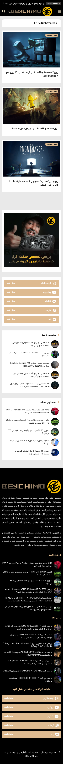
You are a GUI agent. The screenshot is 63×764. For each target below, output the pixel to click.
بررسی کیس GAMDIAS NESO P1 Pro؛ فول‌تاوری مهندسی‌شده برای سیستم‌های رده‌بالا (31, 636)
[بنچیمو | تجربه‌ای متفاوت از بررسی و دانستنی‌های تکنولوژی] (31, 11)
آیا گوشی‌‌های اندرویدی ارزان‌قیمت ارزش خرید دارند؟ (23, 3)
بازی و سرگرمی (52, 35)
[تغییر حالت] (9, 11)
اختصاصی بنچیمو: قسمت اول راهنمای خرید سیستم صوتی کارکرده (30, 375)
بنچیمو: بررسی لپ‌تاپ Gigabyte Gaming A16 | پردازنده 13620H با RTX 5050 (29, 364)
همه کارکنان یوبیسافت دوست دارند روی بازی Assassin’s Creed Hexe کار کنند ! (29, 385)
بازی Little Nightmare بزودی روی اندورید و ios (35, 128)
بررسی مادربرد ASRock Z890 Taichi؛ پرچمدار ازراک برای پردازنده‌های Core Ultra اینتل (28, 653)
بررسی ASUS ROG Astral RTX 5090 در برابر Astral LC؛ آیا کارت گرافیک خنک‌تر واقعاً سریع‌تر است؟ (28, 591)
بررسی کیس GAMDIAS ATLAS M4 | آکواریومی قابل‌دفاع (27, 671)
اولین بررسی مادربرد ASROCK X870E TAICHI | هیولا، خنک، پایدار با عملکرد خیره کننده (29, 662)
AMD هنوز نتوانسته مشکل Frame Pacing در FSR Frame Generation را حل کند (27, 411)
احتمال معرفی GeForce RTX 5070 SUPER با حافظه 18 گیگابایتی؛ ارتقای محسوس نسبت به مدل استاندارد (28, 599)
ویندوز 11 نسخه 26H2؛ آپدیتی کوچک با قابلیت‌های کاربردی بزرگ (32, 452)
